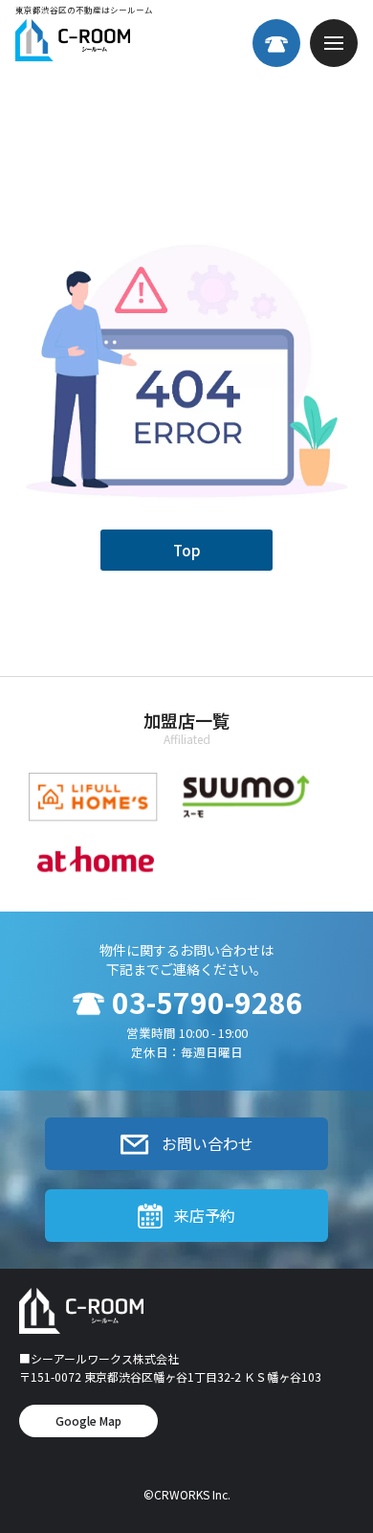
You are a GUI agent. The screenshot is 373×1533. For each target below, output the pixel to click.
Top (187, 550)
